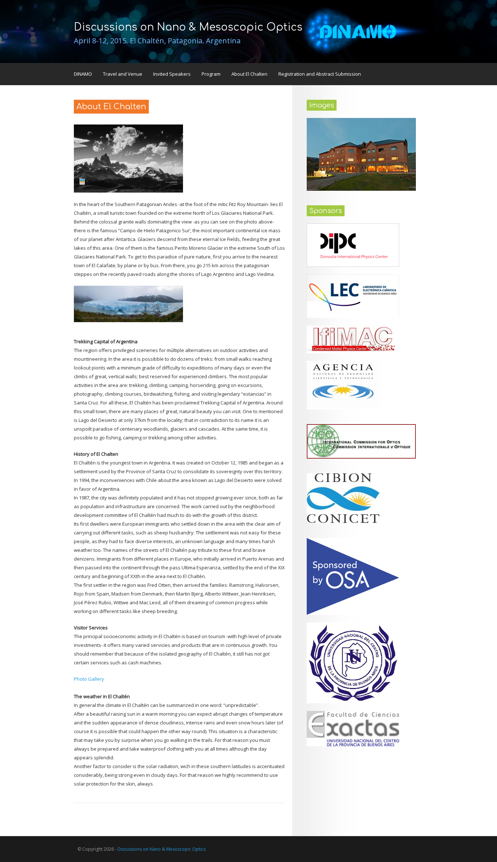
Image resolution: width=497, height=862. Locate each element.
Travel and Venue (122, 74)
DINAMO (83, 74)
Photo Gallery (89, 679)
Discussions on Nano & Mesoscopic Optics (188, 27)
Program (211, 74)
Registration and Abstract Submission (319, 74)
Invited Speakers (172, 74)
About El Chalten (249, 74)
